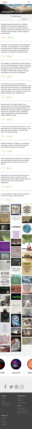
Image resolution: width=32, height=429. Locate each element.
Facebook (4, 418)
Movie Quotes (5, 403)
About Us (19, 398)
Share (11, 37)
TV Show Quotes (5, 405)
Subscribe (24, 19)
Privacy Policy (21, 408)
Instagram (4, 424)
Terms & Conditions (22, 410)
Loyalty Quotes (16, 373)
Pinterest (3, 422)
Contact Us (20, 401)
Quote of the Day (21, 403)
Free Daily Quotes (16, 16)
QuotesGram (4, 2)
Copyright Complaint (22, 412)
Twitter (3, 420)
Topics (3, 401)
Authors (3, 398)
